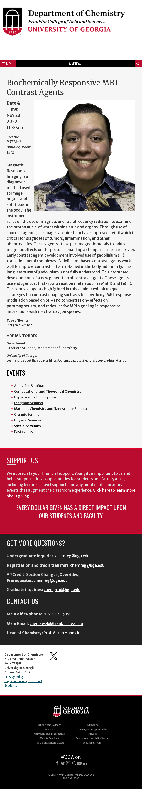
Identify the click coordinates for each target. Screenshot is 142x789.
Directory (92, 725)
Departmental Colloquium (35, 397)
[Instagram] (68, 763)
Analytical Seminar (29, 386)
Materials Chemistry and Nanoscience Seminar (51, 409)
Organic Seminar (27, 414)
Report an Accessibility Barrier (93, 738)
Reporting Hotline (93, 742)
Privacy (92, 733)
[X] (62, 763)
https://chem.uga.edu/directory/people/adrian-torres (87, 360)
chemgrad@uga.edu (62, 589)
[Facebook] (57, 763)
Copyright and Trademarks (49, 733)
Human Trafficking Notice (49, 742)
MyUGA (49, 729)
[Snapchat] (74, 763)
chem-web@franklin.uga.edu (56, 623)
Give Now (75, 63)
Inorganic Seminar (19, 325)
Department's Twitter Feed (53, 656)
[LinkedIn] (85, 763)
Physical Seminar (27, 420)
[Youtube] (79, 763)
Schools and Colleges (49, 725)
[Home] (71, 29)
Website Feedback (49, 738)
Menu (9, 63)
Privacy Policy (14, 677)
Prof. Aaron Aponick (61, 632)
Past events (23, 432)
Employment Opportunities (93, 729)
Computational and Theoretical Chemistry (47, 391)
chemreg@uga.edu (72, 556)
